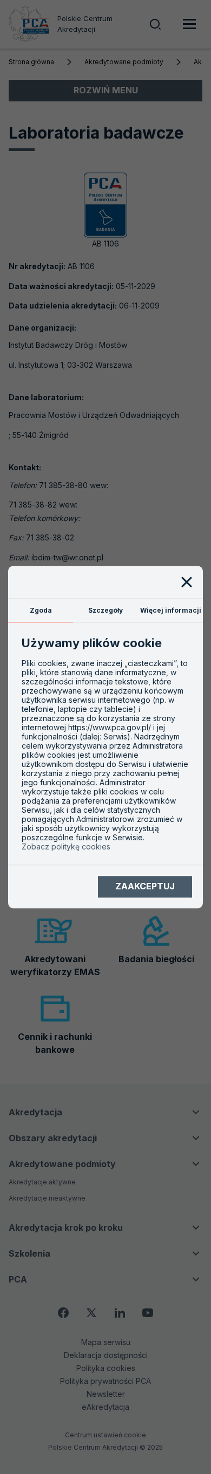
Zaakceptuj (145, 886)
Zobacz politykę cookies (66, 846)
